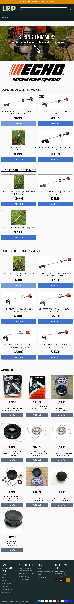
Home (4, 577)
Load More (37, 555)
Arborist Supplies (7, 583)
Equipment (5, 586)
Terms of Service (7, 589)
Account (70, 18)
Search (4, 574)
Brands (4, 581)
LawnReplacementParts (12, 601)
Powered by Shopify (24, 601)
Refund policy (6, 592)
